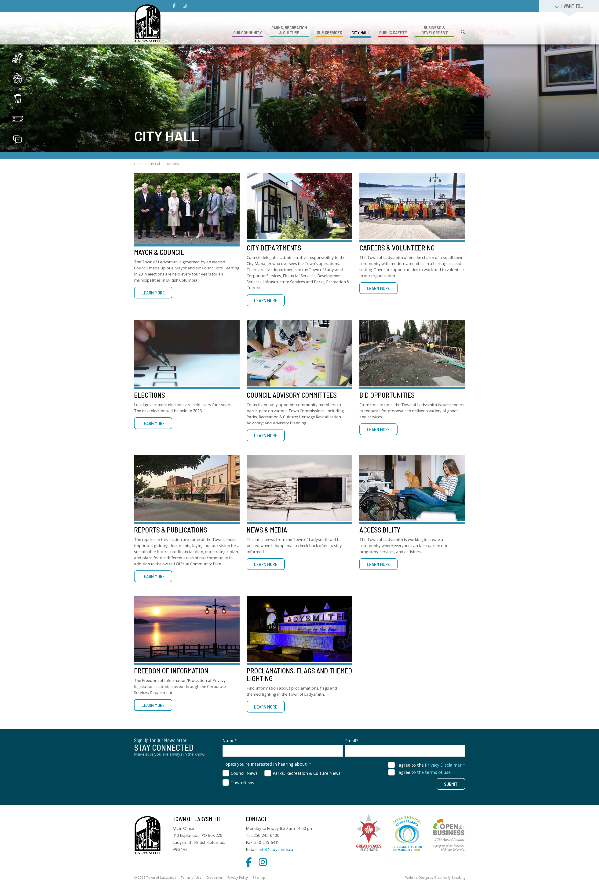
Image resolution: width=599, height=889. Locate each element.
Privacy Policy (237, 877)
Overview (172, 164)
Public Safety (393, 32)
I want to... (572, 6)
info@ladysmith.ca (276, 849)
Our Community (247, 32)
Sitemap (259, 877)
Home (138, 164)
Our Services (329, 32)
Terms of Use (191, 877)
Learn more (153, 292)
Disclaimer (214, 877)
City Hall (360, 32)
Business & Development (434, 30)
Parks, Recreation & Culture (289, 30)
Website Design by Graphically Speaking (435, 877)
